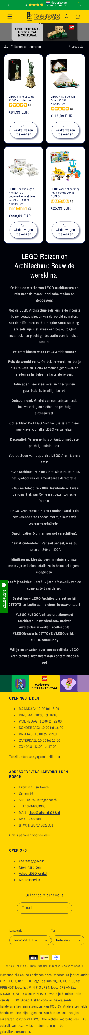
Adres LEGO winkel (33, 873)
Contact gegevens (31, 860)
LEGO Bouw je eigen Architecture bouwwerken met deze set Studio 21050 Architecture (22, 196)
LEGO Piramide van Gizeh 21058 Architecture (63, 100)
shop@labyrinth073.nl (44, 812)
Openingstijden (30, 867)
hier (57, 756)
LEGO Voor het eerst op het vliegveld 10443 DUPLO (65, 192)
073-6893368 (36, 806)
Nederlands (58, 2)
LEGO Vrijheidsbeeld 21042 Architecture (21, 98)
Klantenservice (29, 879)
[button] (9, 16)
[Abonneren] (66, 908)
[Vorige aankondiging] (9, 5)
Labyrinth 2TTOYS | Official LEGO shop (38, 966)
